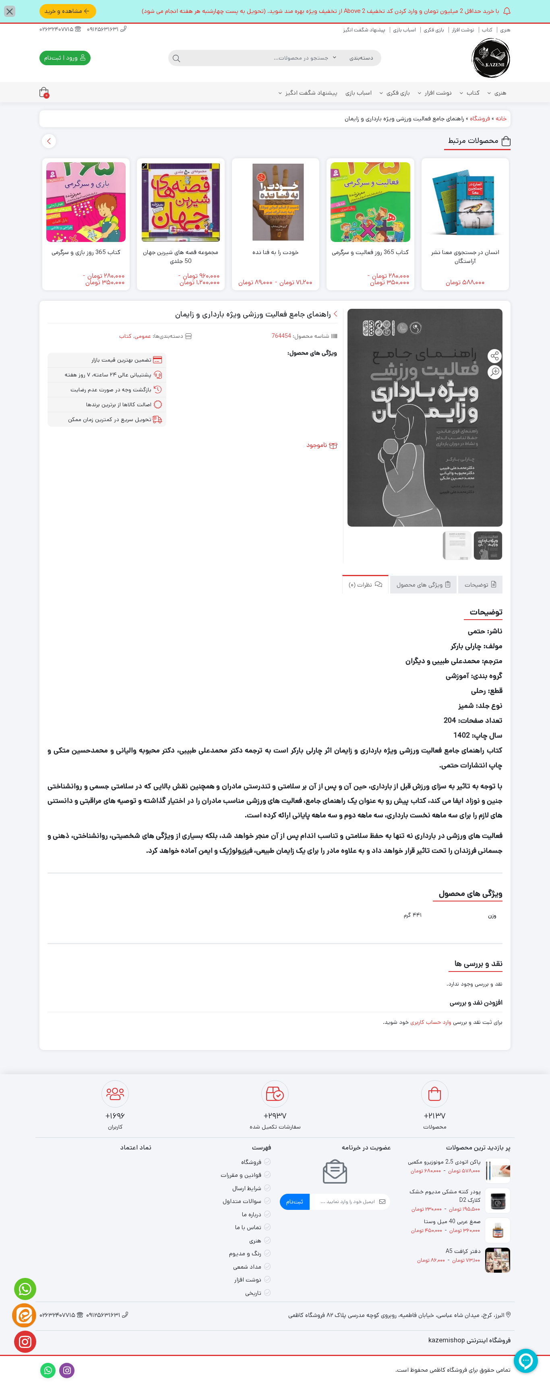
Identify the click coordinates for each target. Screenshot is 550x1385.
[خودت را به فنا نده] (276, 202)
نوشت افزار (463, 30)
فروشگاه (480, 118)
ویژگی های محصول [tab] (420, 585)
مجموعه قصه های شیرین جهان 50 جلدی (180, 257)
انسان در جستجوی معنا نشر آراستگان (465, 257)
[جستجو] (176, 58)
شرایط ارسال (246, 1188)
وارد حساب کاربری (430, 1022)
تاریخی (253, 1293)
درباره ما (251, 1214)
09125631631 (103, 30)
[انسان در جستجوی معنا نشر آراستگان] (465, 202)
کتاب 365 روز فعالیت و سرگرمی (370, 252)
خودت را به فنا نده (275, 252)
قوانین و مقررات (241, 1175)
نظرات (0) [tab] (361, 585)
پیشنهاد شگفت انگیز (364, 30)
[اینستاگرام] (24, 1342)
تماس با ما (248, 1227)
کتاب (487, 30)
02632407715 (57, 30)
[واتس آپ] (24, 1289)
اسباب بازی (404, 30)
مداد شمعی (247, 1267)
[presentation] (49, 141)
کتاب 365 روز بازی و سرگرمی (86, 252)
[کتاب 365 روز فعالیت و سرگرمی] (370, 202)
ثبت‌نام (294, 1201)
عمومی (142, 336)
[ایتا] (24, 1315)
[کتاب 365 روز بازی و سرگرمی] (86, 202)
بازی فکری (434, 30)
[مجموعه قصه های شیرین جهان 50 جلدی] (181, 202)
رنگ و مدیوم (245, 1253)
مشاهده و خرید (63, 11)
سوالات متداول (242, 1201)
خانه (501, 118)
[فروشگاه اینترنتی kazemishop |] (490, 58)
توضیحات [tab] (477, 585)
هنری (505, 30)
